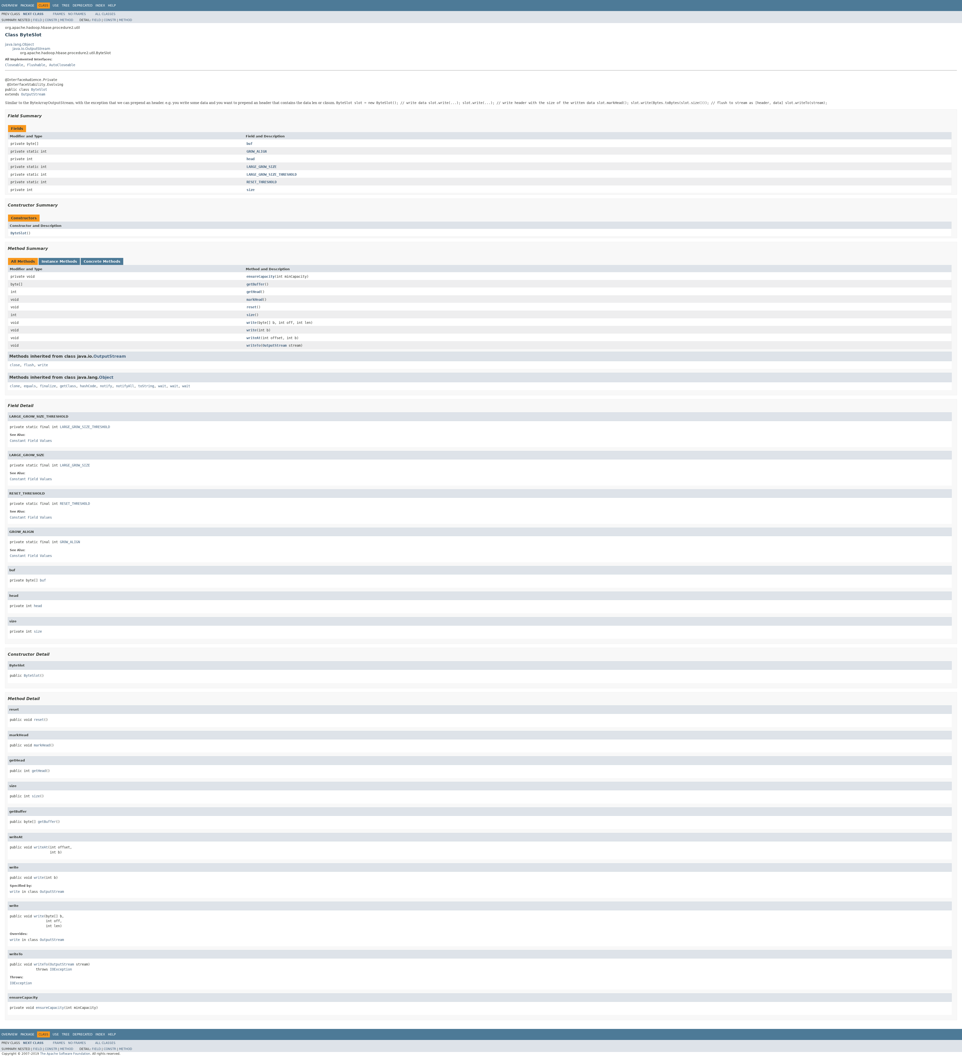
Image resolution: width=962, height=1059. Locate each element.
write (252, 323)
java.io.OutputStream (31, 49)
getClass (68, 386)
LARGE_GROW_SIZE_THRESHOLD (272, 174)
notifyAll (125, 386)
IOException (61, 969)
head (251, 159)
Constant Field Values (31, 441)
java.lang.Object (19, 44)
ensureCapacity (261, 276)
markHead (255, 300)
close (15, 365)
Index (100, 5)
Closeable (14, 65)
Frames (59, 14)
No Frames (77, 14)
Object (106, 377)
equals (30, 386)
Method (66, 20)
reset (252, 307)
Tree (66, 5)
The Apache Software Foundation (65, 1053)
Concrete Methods (102, 261)
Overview (10, 5)
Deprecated (82, 5)
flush (29, 365)
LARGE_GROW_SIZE (262, 167)
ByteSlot (39, 89)
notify (106, 386)
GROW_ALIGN (257, 151)
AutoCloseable (62, 65)
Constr (51, 20)
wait (162, 386)
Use (56, 5)
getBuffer (256, 284)
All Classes (105, 14)
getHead (254, 292)
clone (15, 386)
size (251, 190)
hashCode (88, 386)
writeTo (254, 345)
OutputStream (33, 94)
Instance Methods (59, 261)
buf (250, 144)
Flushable (36, 65)
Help (112, 5)
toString (146, 386)
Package (27, 5)
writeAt (254, 338)
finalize (48, 386)
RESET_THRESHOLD (262, 182)
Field (37, 20)
